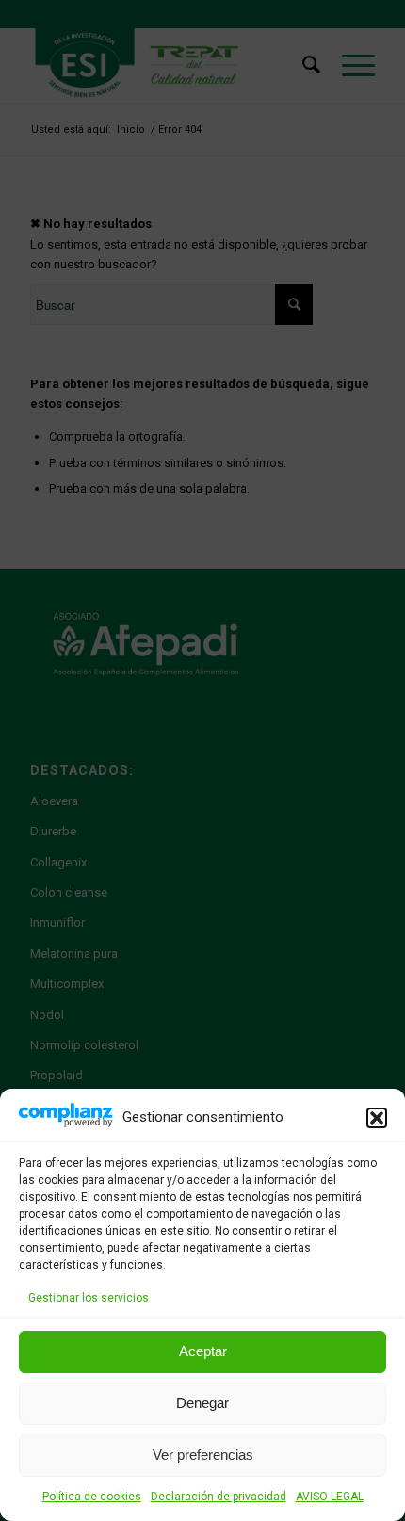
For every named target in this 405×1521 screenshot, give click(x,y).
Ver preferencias (203, 1455)
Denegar (202, 1403)
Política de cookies (91, 1496)
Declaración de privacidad (218, 1496)
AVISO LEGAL (330, 1496)
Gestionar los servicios (88, 1297)
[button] (376, 1117)
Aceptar (203, 1351)
